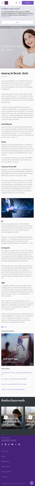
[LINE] (5, 444)
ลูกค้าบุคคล (3, 27)
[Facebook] (2, 444)
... (8, 27)
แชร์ (4, 56)
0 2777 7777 (9, 440)
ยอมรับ (17, 22)
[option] (12, 418)
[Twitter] (16, 444)
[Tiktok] (9, 444)
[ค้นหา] (20, 3)
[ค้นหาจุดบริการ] (16, 3)
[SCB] (6, 3)
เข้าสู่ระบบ (27, 3)
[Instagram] (19, 444)
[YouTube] (12, 444)
